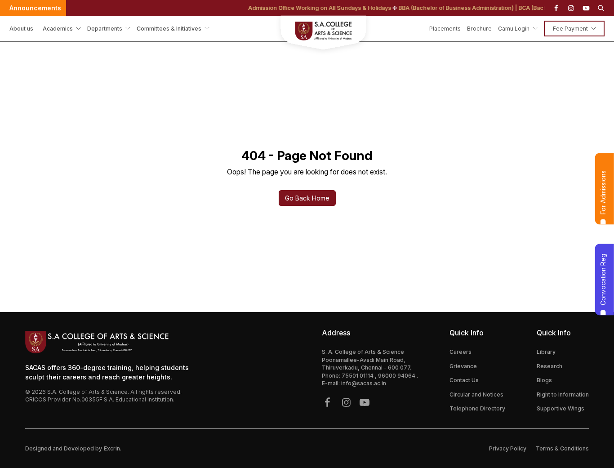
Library (546, 351)
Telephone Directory (477, 408)
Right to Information (563, 394)
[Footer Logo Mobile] (110, 342)
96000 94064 (397, 375)
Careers (460, 351)
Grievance (463, 366)
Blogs (544, 380)
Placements (445, 28)
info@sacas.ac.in (363, 383)
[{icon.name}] (556, 8)
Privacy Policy (507, 448)
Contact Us (464, 380)
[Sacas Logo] (307, 34)
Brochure (479, 28)
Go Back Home (307, 198)
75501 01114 (358, 375)
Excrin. (112, 448)
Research (549, 366)
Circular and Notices (476, 394)
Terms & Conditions (562, 448)
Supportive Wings (560, 408)
